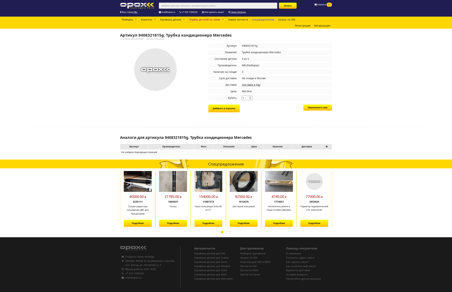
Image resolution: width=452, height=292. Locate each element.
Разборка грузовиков (253, 253)
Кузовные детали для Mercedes (213, 278)
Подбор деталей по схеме (204, 19)
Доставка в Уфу (251, 84)
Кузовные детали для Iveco (210, 262)
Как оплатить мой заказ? (301, 266)
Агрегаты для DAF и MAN (255, 262)
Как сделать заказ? (214, 12)
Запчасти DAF (248, 266)
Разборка (127, 19)
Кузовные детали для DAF (209, 253)
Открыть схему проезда (139, 256)
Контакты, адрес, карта (300, 257)
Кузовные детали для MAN (210, 274)
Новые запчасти (238, 19)
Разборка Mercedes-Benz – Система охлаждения (143, 39)
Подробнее (135, 223)
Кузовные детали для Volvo (210, 270)
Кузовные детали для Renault (212, 266)
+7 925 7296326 (190, 12)
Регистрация (303, 25)
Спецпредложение (263, 19)
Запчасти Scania (250, 274)
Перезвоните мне (318, 107)
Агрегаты (146, 19)
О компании (293, 253)
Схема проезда (238, 12)
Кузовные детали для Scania (211, 257)
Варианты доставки (298, 270)
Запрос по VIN (286, 19)
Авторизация (322, 25)
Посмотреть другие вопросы (303, 278)
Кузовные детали (170, 19)
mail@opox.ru (168, 12)
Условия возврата (297, 274)
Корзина (324, 4)
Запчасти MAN (249, 270)
